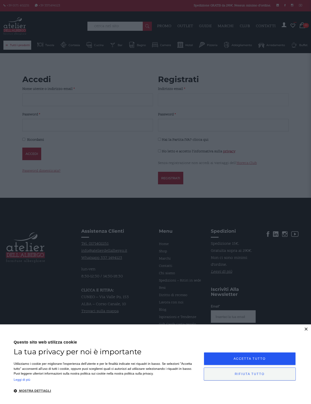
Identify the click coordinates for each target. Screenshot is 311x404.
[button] (106, 391)
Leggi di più (22, 379)
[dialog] (155, 364)
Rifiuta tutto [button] (250, 374)
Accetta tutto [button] (250, 358)
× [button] (306, 329)
